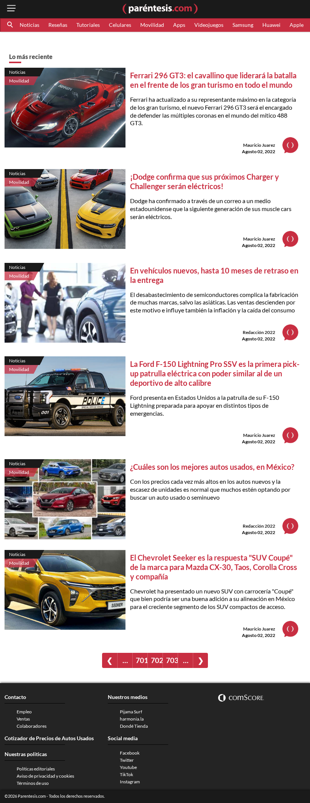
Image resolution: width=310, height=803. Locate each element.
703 (172, 660)
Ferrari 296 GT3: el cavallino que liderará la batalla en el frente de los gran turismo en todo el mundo (213, 80)
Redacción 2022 (259, 332)
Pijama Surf (131, 711)
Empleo (24, 711)
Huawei (271, 25)
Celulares (120, 25)
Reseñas (57, 25)
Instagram (130, 781)
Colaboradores (31, 726)
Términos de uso (33, 783)
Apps (179, 25)
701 (141, 660)
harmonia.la (132, 719)
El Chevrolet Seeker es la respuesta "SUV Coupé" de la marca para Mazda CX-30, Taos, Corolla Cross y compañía (213, 567)
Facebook (130, 753)
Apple (297, 25)
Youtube (128, 767)
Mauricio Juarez (259, 145)
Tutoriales (88, 25)
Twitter (127, 760)
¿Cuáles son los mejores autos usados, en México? (212, 466)
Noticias (29, 25)
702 (157, 660)
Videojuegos (208, 25)
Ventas (23, 719)
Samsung (242, 25)
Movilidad (152, 25)
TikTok (126, 774)
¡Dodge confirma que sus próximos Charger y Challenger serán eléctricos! (204, 181)
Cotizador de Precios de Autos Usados (49, 738)
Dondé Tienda (134, 726)
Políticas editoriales (36, 769)
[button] (10, 25)
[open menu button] (11, 9)
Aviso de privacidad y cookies (45, 776)
